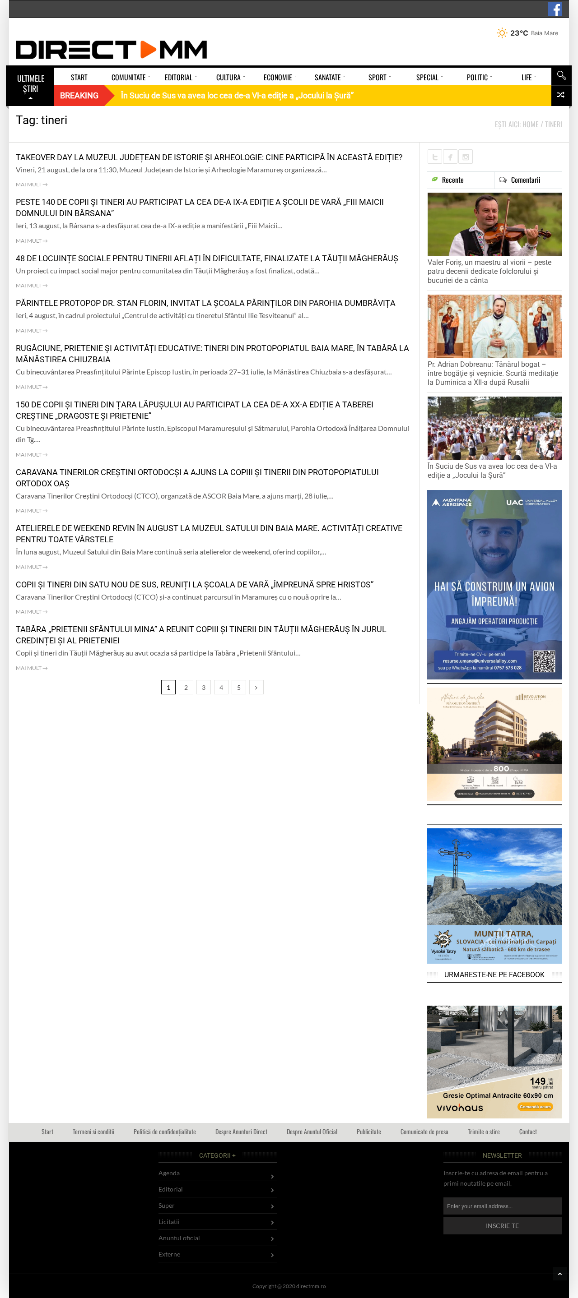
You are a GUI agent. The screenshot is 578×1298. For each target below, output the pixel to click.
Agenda (169, 1173)
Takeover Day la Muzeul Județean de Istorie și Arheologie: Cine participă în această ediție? (209, 157)
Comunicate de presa (424, 1131)
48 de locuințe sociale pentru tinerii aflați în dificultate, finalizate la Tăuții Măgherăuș (207, 258)
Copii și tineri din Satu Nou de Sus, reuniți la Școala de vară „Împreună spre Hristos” (194, 584)
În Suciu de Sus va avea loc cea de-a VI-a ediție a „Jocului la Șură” (492, 471)
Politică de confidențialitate (165, 1131)
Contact (528, 1131)
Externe (169, 1254)
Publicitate (369, 1131)
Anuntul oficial (179, 1238)
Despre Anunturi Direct (241, 1131)
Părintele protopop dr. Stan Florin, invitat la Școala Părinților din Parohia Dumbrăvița (206, 303)
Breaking (79, 95)
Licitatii (169, 1221)
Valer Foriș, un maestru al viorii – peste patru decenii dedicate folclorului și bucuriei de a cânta (489, 271)
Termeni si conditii (93, 1131)
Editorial (170, 1189)
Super (166, 1205)
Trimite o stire (484, 1131)
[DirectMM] (111, 49)
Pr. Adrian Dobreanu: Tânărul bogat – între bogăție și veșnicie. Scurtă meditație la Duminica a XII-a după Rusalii (493, 373)
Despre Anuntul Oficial (312, 1131)
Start (47, 1131)
